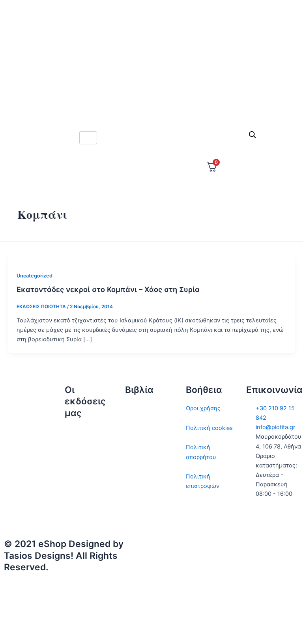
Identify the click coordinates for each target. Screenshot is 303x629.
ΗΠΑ (131, 515)
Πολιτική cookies (209, 428)
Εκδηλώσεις (81, 490)
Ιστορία (135, 447)
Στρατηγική (140, 428)
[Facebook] (151, 53)
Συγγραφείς (81, 510)
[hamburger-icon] (88, 137)
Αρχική (74, 431)
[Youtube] (151, 105)
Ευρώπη (136, 496)
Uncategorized (34, 276)
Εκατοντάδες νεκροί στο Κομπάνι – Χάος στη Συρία (108, 289)
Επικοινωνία (81, 471)
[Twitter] (151, 36)
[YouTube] (227, 612)
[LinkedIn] (151, 88)
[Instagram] (151, 70)
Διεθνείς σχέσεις (148, 408)
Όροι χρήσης (203, 408)
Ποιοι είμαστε (83, 451)
